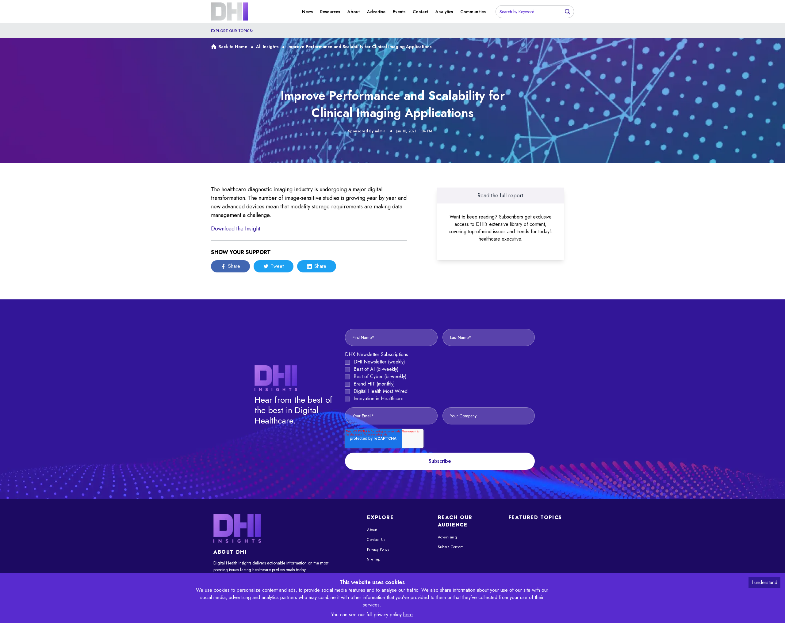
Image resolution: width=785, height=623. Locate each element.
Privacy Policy (378, 549)
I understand (764, 582)
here (408, 614)
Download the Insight (235, 229)
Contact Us (376, 539)
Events (399, 12)
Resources (330, 12)
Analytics (444, 12)
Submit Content (451, 547)
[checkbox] (440, 380)
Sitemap (373, 559)
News (307, 12)
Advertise (376, 12)
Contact (420, 12)
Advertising (447, 537)
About (353, 12)
